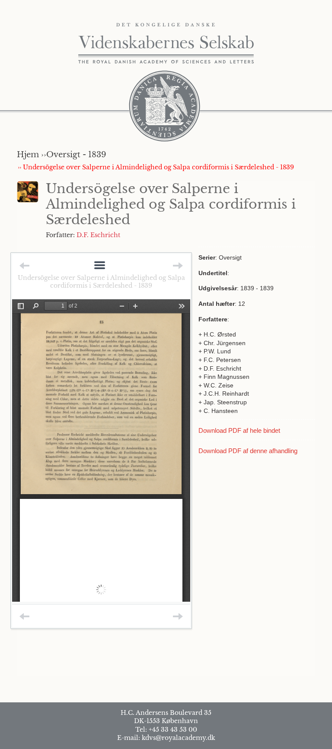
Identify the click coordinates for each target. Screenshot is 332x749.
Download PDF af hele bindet (239, 430)
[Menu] (99, 265)
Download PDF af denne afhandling (247, 450)
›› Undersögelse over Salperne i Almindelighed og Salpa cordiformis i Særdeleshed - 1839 (156, 167)
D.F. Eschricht (98, 235)
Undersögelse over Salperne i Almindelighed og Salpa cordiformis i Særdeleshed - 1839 (101, 281)
